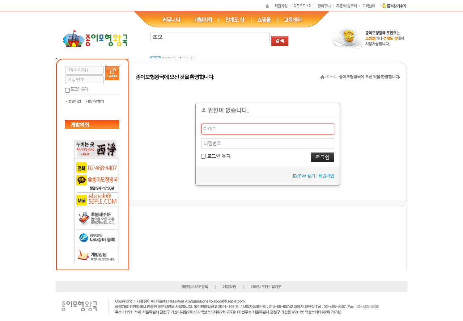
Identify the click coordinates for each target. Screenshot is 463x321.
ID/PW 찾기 (304, 175)
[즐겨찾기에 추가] (391, 5)
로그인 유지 (79, 89)
